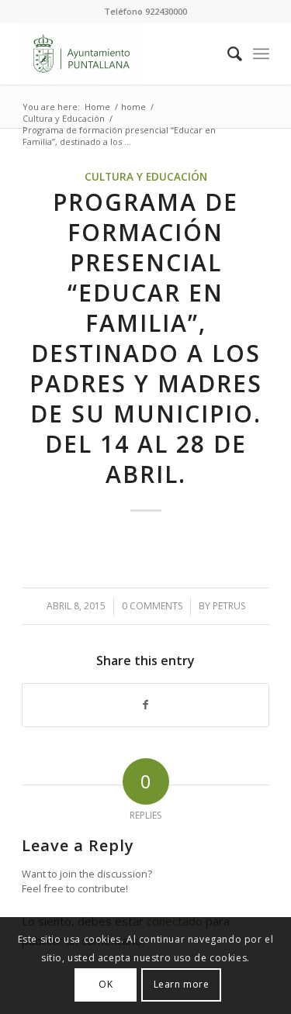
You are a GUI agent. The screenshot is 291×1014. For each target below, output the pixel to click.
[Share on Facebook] (145, 705)
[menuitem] (227, 53)
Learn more (182, 984)
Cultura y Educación (146, 177)
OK (106, 984)
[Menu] (261, 53)
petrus (229, 605)
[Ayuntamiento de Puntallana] (121, 53)
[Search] (227, 53)
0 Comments (152, 605)
